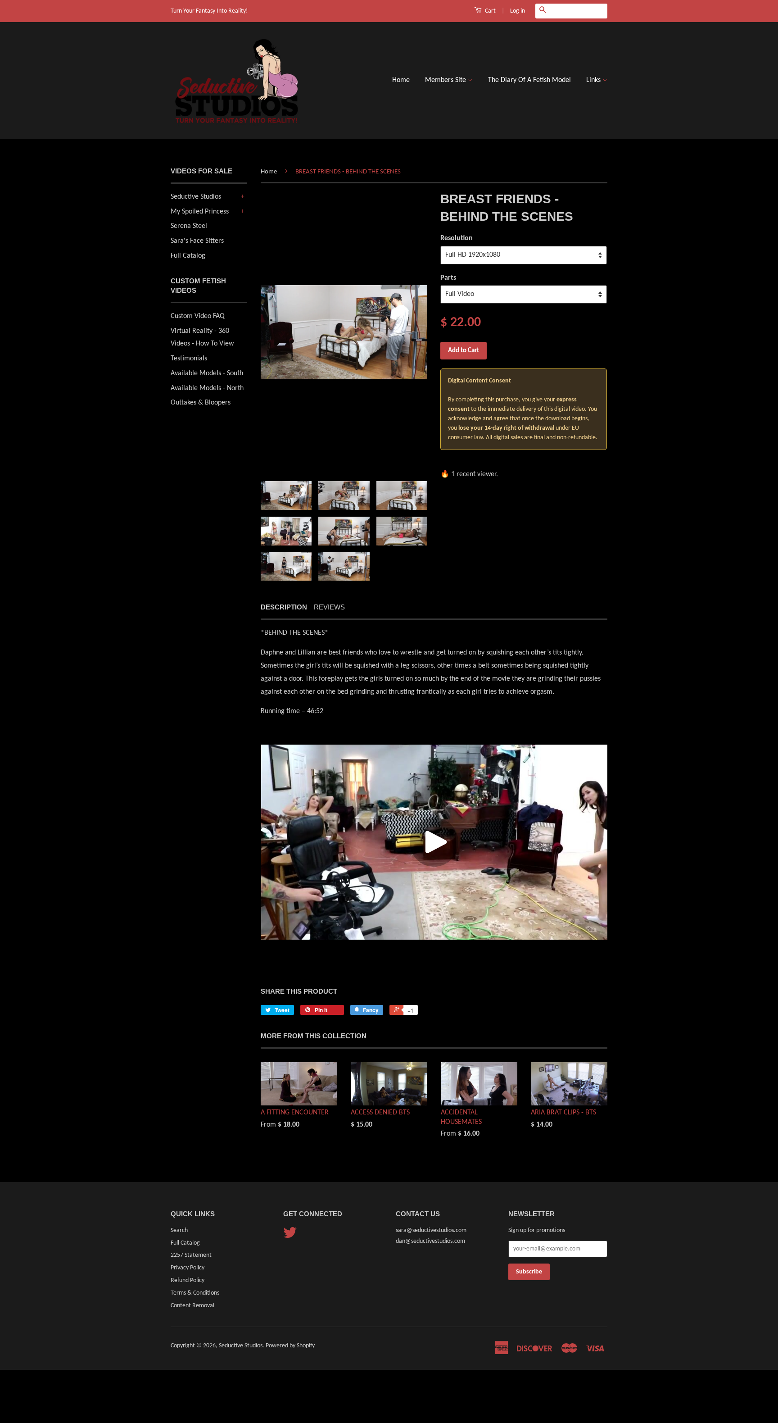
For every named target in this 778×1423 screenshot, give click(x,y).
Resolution (456, 238)
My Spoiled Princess (200, 211)
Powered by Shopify (290, 1346)
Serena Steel (189, 226)
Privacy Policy (187, 1268)
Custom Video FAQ (198, 316)
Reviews (329, 607)
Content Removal (192, 1306)
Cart (490, 11)
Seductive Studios (196, 196)
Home (401, 80)
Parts (448, 278)
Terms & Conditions (195, 1293)
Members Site (446, 80)
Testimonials (189, 358)
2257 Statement (191, 1255)
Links (594, 80)
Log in (517, 11)
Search (179, 1230)
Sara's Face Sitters (197, 241)
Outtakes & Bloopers (201, 402)
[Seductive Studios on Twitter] (290, 1236)
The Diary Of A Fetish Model (529, 80)
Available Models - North (207, 388)
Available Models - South (207, 373)
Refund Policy (187, 1280)
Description (284, 607)
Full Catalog (188, 255)
